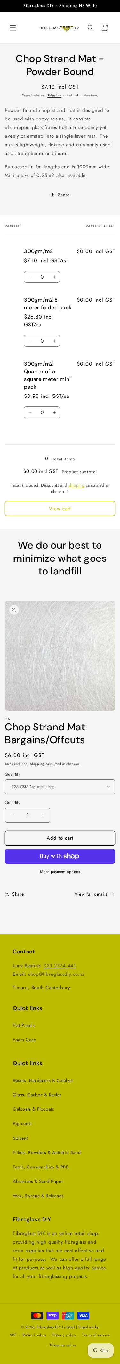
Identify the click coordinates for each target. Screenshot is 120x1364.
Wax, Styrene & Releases (38, 1195)
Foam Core (24, 1039)
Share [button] (64, 194)
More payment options (60, 872)
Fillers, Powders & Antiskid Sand (47, 1152)
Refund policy (34, 1334)
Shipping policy (63, 1344)
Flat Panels (24, 1025)
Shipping (54, 95)
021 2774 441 (60, 965)
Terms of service (96, 1334)
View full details (91, 894)
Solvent (20, 1138)
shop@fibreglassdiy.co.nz (56, 974)
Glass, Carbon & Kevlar (37, 1094)
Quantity (12, 774)
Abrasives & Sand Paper (38, 1181)
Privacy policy (64, 1334)
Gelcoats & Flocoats (33, 1109)
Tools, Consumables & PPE (40, 1167)
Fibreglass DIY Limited (56, 1326)
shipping (76, 485)
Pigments (22, 1123)
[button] (13, 28)
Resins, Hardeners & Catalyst (43, 1080)
